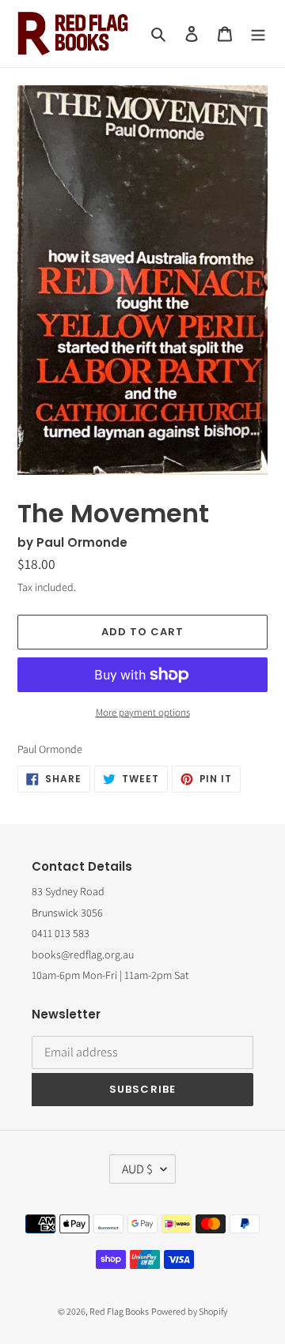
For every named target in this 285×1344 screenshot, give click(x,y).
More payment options (143, 712)
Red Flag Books (119, 1311)
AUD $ (137, 1169)
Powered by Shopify (189, 1311)
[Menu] (258, 34)
